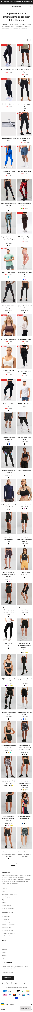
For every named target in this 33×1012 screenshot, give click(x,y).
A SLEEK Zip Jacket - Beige (24, 339)
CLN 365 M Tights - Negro (8, 104)
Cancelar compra (6, 922)
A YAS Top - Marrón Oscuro (8, 339)
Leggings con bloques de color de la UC (8, 471)
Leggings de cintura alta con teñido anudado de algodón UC (8, 239)
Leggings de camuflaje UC (24, 203)
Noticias (4, 902)
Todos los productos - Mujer (9, 894)
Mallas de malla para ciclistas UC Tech (8, 204)
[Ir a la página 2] (20, 864)
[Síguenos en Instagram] (7, 983)
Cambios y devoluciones (8, 933)
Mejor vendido (6, 899)
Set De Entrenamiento (8, 908)
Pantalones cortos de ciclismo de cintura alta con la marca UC (24, 539)
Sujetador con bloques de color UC (8, 680)
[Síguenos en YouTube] (16, 983)
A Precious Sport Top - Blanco (8, 371)
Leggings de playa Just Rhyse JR (24, 273)
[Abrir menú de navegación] (3, 7)
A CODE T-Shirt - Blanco (24, 404)
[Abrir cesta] (30, 7)
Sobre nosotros (6, 916)
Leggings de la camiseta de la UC (24, 307)
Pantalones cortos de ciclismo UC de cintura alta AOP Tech (8, 574)
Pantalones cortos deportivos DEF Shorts (24, 713)
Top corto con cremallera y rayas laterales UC (24, 817)
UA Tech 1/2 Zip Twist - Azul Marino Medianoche (8, 506)
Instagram (4, 949)
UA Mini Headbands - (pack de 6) (9, 139)
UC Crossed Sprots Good (24, 572)
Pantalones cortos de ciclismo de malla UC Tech (24, 609)
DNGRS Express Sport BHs (24, 470)
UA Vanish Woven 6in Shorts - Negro (24, 71)
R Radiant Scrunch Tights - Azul (8, 172)
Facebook (4, 955)
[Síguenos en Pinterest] (11, 983)
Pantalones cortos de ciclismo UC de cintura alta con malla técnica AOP (24, 748)
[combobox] (16, 1004)
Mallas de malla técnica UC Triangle (9, 307)
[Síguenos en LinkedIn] (24, 983)
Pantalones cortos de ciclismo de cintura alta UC (8, 853)
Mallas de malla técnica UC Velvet (9, 713)
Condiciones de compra (8, 936)
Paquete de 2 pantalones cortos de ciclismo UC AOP (24, 853)
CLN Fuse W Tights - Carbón (8, 70)
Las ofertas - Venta (7, 905)
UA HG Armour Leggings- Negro (24, 105)
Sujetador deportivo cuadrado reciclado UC (8, 746)
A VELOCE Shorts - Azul (24, 171)
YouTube (4, 946)
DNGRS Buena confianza (24, 504)
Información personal (7, 930)
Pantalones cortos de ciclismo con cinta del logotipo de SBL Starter (9, 610)
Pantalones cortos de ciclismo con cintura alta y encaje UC (8, 818)
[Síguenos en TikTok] (20, 983)
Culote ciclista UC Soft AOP (8, 781)
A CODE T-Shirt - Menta (8, 272)
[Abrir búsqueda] (27, 7)
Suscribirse (7, 977)
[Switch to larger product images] (27, 40)
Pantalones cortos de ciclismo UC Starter (8, 538)
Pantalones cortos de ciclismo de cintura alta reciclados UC (24, 783)
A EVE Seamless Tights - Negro (8, 405)
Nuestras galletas (6, 927)
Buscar (4, 891)
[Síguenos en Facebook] (2, 983)
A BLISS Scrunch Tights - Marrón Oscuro (24, 238)
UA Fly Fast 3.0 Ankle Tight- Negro (24, 139)
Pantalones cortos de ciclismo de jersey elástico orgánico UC (24, 645)
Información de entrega (8, 924)
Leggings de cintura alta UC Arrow (24, 438)
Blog (3, 958)
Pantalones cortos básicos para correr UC (8, 438)
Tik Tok (4, 944)
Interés (4, 952)
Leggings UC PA (9, 643)
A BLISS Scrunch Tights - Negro (24, 372)
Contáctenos (5, 919)
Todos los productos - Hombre (10, 897)
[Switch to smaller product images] (30, 40)
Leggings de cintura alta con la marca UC (24, 680)
